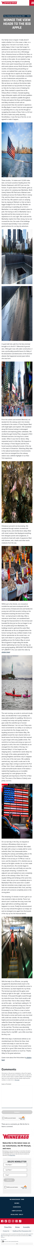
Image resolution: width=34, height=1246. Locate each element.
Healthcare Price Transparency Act (22, 1231)
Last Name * (9, 1170)
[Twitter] (6, 1222)
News (17, 1203)
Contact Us (6, 1231)
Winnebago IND (17, 1199)
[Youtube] (9, 1222)
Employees (17, 1210)
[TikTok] (20, 1222)
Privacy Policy (12, 1155)
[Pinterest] (16, 1222)
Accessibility (26, 1227)
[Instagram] (13, 1222)
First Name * (9, 1164)
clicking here (6, 652)
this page (17, 1080)
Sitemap (17, 1227)
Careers (17, 1207)
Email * (7, 1175)
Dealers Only (17, 1214)
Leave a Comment (6, 1084)
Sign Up (9, 1180)
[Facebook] (2, 1222)
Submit (17, 1112)
